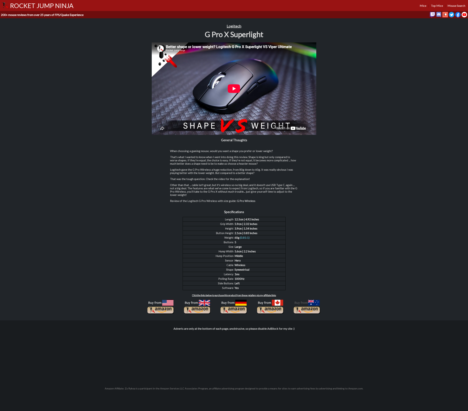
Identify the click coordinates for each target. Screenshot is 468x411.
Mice (423, 5)
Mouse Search (456, 5)
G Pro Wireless (246, 200)
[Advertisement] (234, 356)
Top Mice (437, 5)
